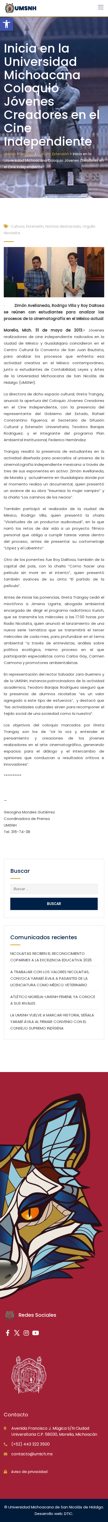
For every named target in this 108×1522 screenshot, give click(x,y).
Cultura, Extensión (27, 226)
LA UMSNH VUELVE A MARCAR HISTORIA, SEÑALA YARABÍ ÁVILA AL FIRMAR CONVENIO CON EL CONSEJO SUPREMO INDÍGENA (52, 1021)
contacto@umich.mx (32, 1454)
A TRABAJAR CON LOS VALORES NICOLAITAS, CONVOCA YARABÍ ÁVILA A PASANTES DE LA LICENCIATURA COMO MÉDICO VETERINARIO (49, 978)
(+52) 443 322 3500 (30, 1444)
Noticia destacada (63, 226)
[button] (6, 24)
